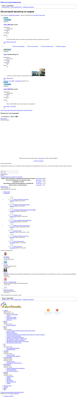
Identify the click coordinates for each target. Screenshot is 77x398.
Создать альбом (11, 354)
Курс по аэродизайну (19, 46)
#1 (4, 43)
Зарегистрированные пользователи (16, 368)
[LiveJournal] (18, 117)
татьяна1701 (18, 81)
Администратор (11, 361)
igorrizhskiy (6, 256)
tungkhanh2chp (13, 221)
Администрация (8, 357)
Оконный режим (11, 349)
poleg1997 (12, 200)
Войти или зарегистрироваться (11, 2)
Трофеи (8, 383)
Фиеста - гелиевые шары (10, 282)
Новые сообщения (11, 325)
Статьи (8, 315)
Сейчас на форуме (11, 369)
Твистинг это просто (12, 333)
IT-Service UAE (17, 215)
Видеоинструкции (11, 381)
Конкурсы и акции (11, 317)
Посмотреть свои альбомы (13, 356)
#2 (4, 79)
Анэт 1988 (35, 15)
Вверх (5, 388)
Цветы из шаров (61, 46)
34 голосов (39, 183)
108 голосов (39, 178)
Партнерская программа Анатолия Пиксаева (12, 392)
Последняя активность (12, 371)
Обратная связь (7, 385)
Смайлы (9, 377)
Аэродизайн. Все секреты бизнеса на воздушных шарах (21, 330)
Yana (5, 78)
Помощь (6, 372)
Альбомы (6, 350)
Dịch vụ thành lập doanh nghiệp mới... (23, 220)
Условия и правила (8, 396)
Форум (5, 321)
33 (7, 66)
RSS (5, 389)
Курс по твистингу (33, 46)
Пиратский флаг (18, 246)
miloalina (12, 206)
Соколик (6, 81)
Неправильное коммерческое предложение (18, 341)
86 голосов (39, 180)
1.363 (8, 61)
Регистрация (4, 118)
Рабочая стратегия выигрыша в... (22, 204)
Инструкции (10, 380)
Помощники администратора (14, 363)
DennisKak (12, 242)
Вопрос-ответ (10, 376)
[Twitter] (13, 117)
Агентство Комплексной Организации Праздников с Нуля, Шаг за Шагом (26, 334)
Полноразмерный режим (13, 348)
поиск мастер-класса (19, 241)
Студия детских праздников (14, 336)
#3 (4, 107)
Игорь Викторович (8, 290)
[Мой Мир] (16, 117)
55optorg (6, 264)
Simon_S (6, 272)
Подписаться (4, 174)
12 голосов (39, 185)
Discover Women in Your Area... (21, 199)
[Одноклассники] (15, 117)
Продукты (9, 319)
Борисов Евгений (14, 393)
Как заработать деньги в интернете (16, 340)
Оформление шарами (14, 15)
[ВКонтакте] (11, 117)
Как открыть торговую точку (14, 342)
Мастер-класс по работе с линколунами (17, 338)
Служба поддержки (39, 160)
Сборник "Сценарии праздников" (15, 337)
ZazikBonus (12, 211)
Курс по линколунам (47, 46)
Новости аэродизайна (12, 314)
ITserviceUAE (13, 216)
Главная (6, 310)
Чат (4, 344)
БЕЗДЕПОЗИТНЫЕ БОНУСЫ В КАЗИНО (25, 210)
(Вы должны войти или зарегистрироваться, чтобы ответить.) (16, 110)
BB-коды (9, 379)
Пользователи (4, 186)
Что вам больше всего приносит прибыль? (11, 176)
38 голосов (39, 181)
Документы (41, 158)
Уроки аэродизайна (12, 318)
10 (7, 31)
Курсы (5, 326)
